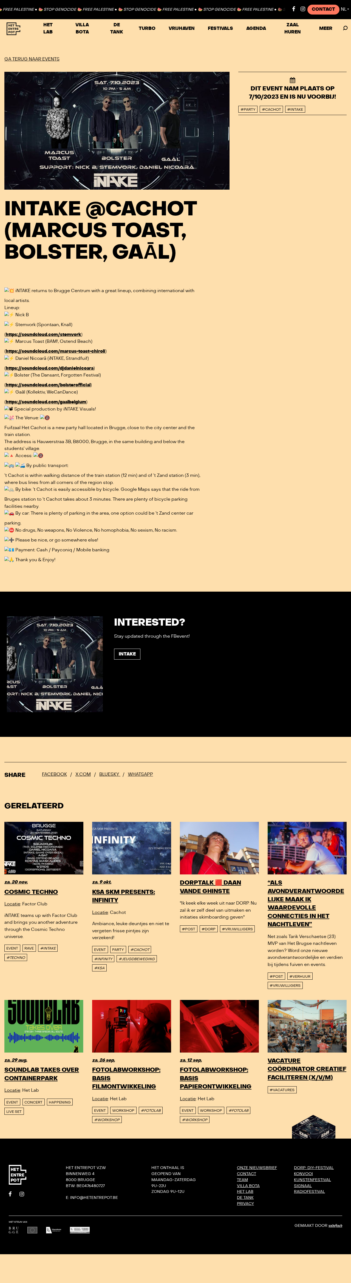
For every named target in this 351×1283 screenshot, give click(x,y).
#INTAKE (48, 948)
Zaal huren (292, 28)
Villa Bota (82, 28)
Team (242, 1179)
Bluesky (109, 774)
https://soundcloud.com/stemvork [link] (43, 334)
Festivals (220, 28)
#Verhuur (299, 976)
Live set (14, 1112)
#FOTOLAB (151, 1110)
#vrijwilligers (237, 929)
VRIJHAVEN (182, 28)
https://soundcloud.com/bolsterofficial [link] (48, 385)
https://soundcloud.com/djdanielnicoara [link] (50, 368)
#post (188, 929)
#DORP (209, 929)
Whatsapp (140, 774)
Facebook (54, 774)
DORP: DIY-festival (314, 1167)
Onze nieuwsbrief (257, 1167)
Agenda (256, 28)
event (12, 948)
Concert (33, 1102)
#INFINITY (103, 959)
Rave (29, 948)
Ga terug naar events (32, 59)
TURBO (147, 28)
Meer (325, 28)
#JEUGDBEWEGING (136, 959)
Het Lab (48, 28)
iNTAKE (127, 654)
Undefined (335, 1226)
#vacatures (282, 1090)
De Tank (116, 28)
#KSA (99, 968)
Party (118, 950)
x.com (83, 774)
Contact (323, 9)
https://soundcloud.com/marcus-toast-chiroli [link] (55, 351)
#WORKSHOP (107, 1120)
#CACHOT (139, 950)
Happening (60, 1102)
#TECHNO (15, 958)
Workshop (123, 1110)
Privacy (245, 1203)
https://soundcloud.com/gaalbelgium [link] (46, 402)
